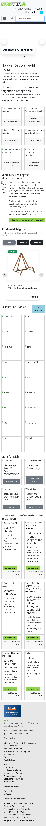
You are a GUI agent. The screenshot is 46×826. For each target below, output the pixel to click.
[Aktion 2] (24, 56)
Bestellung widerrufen (13, 778)
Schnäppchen (10, 754)
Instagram (8, 794)
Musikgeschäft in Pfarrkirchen (14, 100)
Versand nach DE (22, 723)
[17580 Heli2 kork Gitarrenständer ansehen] (23, 265)
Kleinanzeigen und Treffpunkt (17, 809)
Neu (9, 242)
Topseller (8, 757)
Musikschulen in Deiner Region (17, 814)
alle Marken (38, 309)
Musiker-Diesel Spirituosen (16, 812)
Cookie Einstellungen (13, 770)
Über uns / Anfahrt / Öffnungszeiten (20, 743)
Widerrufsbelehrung (13, 776)
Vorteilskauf (34, 507)
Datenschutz (9, 767)
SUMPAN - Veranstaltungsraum (18, 751)
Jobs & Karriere (10, 745)
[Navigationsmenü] (4, 18)
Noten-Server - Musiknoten (16, 817)
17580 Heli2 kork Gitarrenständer (22, 288)
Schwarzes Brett (34, 480)
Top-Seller (37, 242)
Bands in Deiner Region (14, 806)
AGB (6, 764)
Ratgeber (11, 507)
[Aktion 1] (21, 56)
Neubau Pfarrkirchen (13, 748)
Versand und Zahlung (13, 773)
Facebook (8, 791)
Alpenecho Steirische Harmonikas (19, 803)
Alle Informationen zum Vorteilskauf (27, 220)
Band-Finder (11, 481)
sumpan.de (10, 568)
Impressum (9, 781)
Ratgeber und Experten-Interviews (19, 820)
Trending (23, 242)
